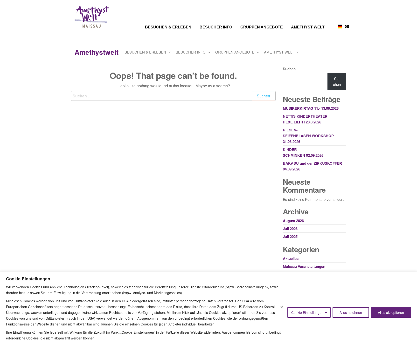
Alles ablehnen (351, 312)
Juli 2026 (290, 228)
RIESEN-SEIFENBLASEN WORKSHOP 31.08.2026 (308, 135)
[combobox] (339, 26)
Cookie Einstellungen (307, 312)
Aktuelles (291, 258)
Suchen (289, 68)
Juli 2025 (290, 236)
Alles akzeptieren (391, 312)
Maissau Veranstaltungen (304, 266)
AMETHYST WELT (279, 51)
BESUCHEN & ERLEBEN (145, 51)
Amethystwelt (96, 52)
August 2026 (293, 220)
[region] (208, 308)
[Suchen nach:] (173, 96)
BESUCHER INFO (191, 51)
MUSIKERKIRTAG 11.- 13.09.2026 (311, 108)
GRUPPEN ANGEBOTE (234, 51)
